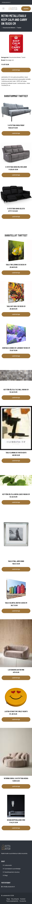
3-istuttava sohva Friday (16, 125)
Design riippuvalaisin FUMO (16, 820)
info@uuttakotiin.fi (6, 2)
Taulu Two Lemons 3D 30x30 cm (16, 265)
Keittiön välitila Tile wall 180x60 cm (16, 390)
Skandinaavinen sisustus (12, 872)
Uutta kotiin (8, 865)
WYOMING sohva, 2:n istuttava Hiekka (16, 778)
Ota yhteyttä (15, 899)
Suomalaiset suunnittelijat (12, 869)
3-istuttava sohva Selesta (16, 209)
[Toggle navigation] (3, 8)
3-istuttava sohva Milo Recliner (16, 167)
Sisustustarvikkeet (9, 28)
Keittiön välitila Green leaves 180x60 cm (16, 494)
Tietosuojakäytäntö (12, 901)
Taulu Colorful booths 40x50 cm (16, 603)
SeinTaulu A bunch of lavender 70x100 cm (16, 348)
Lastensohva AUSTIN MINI (16, 670)
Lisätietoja (16, 70)
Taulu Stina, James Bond (16, 561)
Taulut (19, 28)
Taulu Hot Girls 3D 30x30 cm (16, 306)
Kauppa (26, 8)
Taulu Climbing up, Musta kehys (16, 453)
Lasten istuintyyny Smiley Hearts (16, 711)
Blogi (6, 875)
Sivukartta (23, 901)
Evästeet (22, 899)
